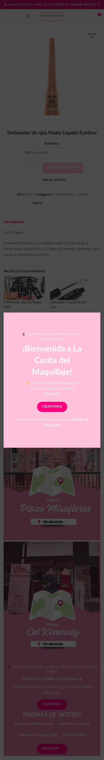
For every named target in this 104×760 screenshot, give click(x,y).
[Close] (98, 306)
